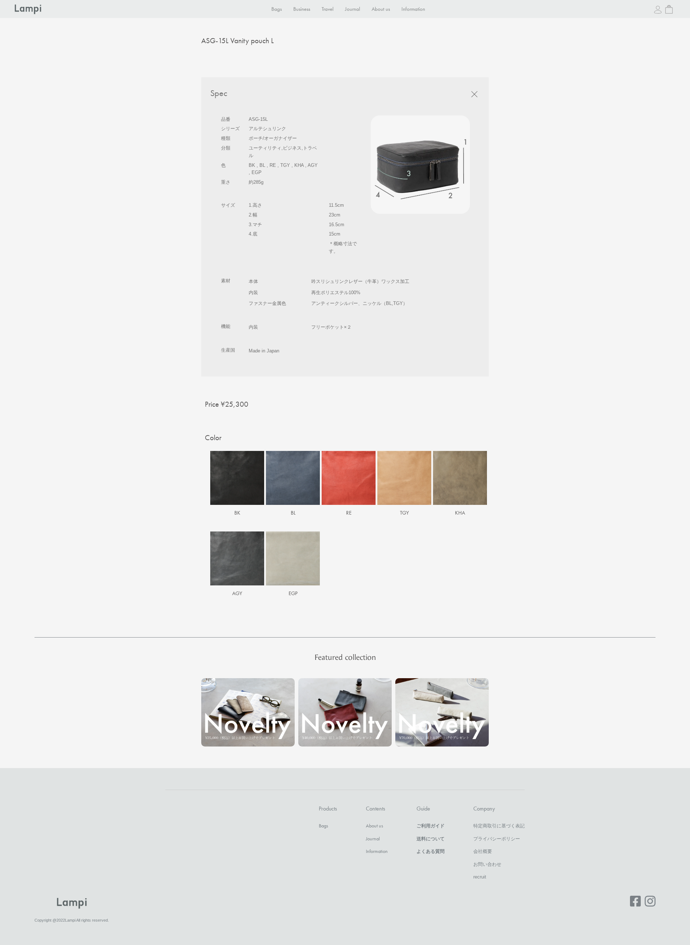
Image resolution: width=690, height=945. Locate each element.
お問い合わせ (487, 864)
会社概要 (482, 851)
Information (413, 9)
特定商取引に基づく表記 (499, 825)
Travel (328, 9)
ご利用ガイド (431, 825)
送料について (431, 838)
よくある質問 (431, 851)
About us (381, 9)
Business (301, 9)
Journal (352, 9)
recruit (479, 877)
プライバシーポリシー (496, 838)
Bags (276, 9)
